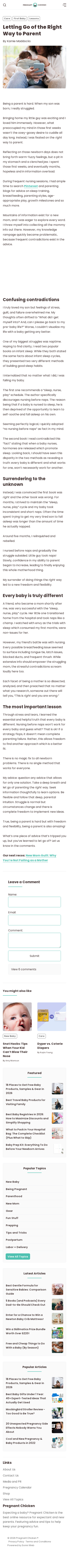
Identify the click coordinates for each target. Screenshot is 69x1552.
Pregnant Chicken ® (27, 1538)
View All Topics (18, 1256)
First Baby (20, 18)
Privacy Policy (16, 1541)
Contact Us (11, 1475)
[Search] (4, 5)
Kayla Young (46, 1052)
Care (7, 18)
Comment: (15, 930)
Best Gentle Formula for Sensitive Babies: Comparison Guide (26, 1290)
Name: (12, 894)
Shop (6, 1493)
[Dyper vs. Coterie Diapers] (51, 1016)
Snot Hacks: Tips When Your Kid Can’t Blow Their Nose (15, 1050)
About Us (9, 1469)
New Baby (10, 1036)
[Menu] (64, 5)
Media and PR (12, 1482)
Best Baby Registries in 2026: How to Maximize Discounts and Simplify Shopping (27, 1118)
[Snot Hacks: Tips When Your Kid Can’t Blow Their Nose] (17, 1016)
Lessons (34, 18)
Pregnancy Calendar (17, 1487)
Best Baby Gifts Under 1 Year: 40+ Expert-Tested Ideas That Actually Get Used (26, 1398)
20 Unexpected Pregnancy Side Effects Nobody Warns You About (27, 1428)
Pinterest (31, 186)
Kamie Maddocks (19, 41)
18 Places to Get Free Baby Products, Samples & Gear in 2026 (25, 1089)
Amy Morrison (12, 1060)
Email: (12, 912)
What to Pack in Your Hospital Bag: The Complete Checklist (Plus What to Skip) (25, 1134)
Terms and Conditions (38, 1541)
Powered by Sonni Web (20, 1545)
